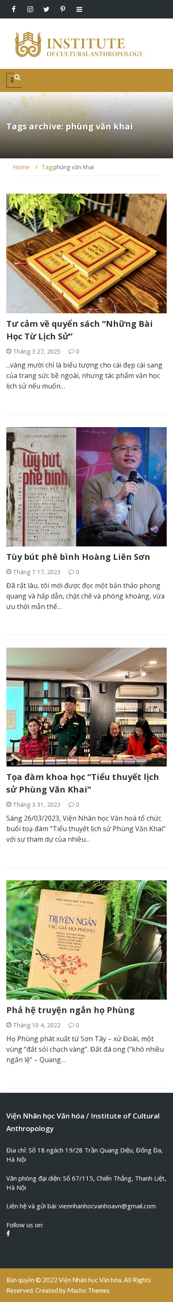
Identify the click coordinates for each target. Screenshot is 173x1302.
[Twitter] (46, 9)
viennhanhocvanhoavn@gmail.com (107, 1206)
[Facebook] (13, 9)
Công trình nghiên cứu (52, 541)
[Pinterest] (62, 9)
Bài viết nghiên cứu (45, 308)
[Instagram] (30, 9)
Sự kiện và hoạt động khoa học (63, 761)
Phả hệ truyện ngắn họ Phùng (70, 1010)
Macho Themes (88, 1290)
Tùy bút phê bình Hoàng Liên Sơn (78, 556)
